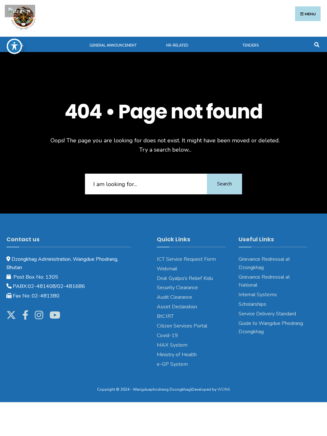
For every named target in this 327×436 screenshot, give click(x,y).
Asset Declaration (177, 306)
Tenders (250, 45)
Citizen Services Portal (182, 325)
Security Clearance (177, 287)
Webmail (167, 268)
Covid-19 (167, 335)
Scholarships (252, 304)
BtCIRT (165, 316)
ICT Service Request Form (186, 259)
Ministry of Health (177, 354)
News (18, 45)
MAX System (172, 345)
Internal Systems (258, 294)
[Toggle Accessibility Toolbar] (14, 46)
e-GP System (172, 364)
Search (224, 184)
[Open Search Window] (316, 44)
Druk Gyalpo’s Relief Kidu (185, 278)
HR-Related (177, 45)
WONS (223, 389)
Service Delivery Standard (267, 313)
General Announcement (113, 45)
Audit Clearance (174, 297)
